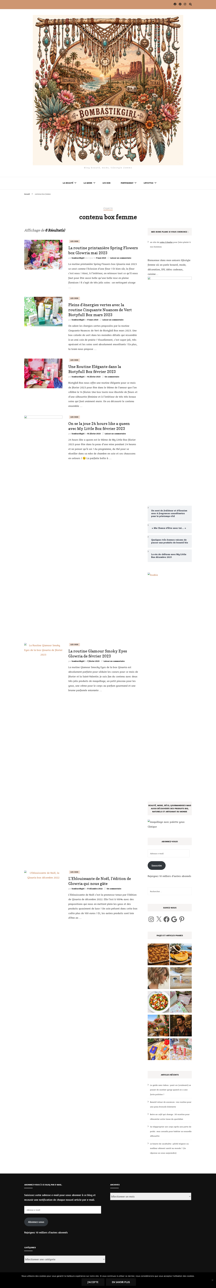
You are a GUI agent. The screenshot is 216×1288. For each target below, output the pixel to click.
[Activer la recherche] (190, 4)
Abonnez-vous (36, 1221)
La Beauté (68, 183)
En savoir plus (121, 1282)
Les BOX (106, 183)
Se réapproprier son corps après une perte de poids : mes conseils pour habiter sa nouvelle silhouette (170, 1131)
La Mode (88, 183)
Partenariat (127, 183)
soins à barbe (166, 242)
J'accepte (93, 1282)
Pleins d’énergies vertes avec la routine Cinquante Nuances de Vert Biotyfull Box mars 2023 (100, 310)
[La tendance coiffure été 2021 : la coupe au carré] (158, 978)
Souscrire (156, 865)
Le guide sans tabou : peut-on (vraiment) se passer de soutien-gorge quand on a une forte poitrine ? (170, 1090)
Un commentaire (112, 376)
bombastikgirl (78, 258)
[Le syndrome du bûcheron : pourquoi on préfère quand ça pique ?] (181, 1026)
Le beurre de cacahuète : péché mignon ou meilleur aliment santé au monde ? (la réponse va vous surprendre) (169, 1148)
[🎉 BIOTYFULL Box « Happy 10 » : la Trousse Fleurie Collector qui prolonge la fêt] (181, 1002)
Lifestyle (148, 183)
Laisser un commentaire (120, 258)
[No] (212, 1280)
